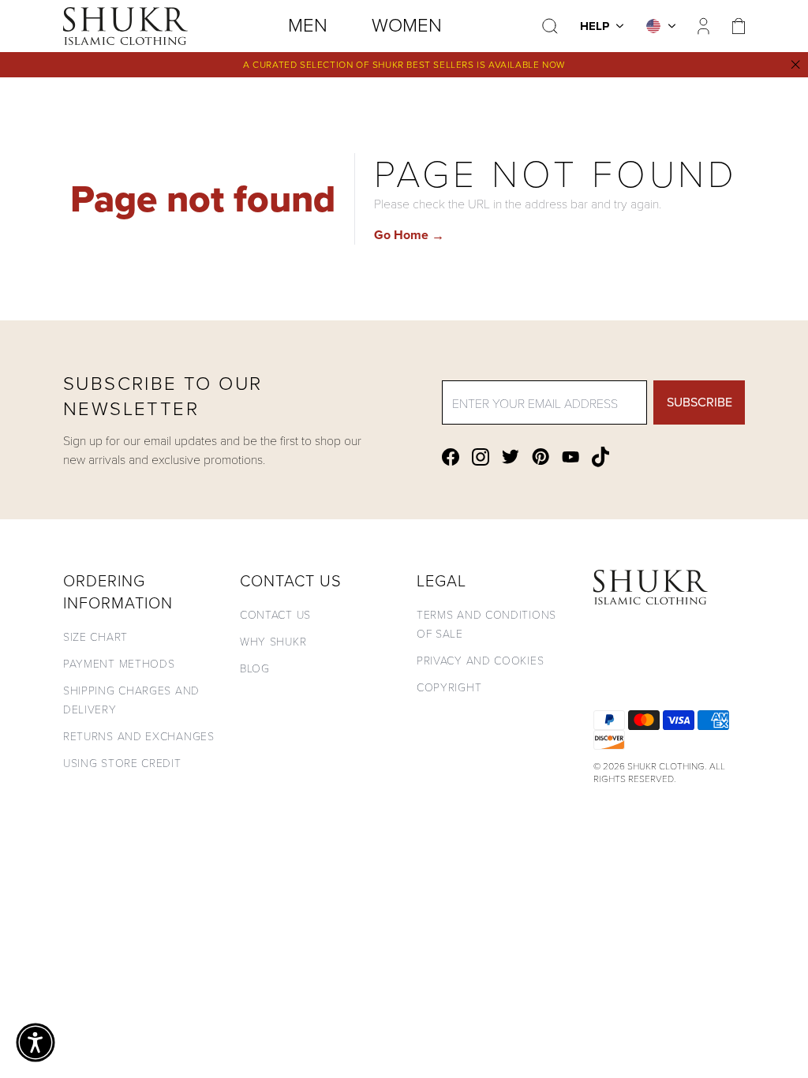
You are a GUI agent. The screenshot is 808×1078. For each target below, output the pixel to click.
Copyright (449, 686)
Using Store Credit (122, 762)
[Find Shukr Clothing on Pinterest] (540, 456)
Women (407, 25)
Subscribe (699, 402)
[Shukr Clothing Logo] (125, 26)
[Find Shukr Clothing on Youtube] (570, 457)
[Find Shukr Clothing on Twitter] (510, 456)
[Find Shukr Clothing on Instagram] (480, 457)
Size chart (95, 636)
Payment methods (119, 663)
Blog (255, 668)
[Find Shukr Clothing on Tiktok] (600, 457)
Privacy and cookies (480, 660)
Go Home (409, 235)
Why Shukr (273, 641)
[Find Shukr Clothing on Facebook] (450, 457)
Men (307, 25)
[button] (35, 1042)
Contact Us (275, 614)
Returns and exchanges (139, 735)
